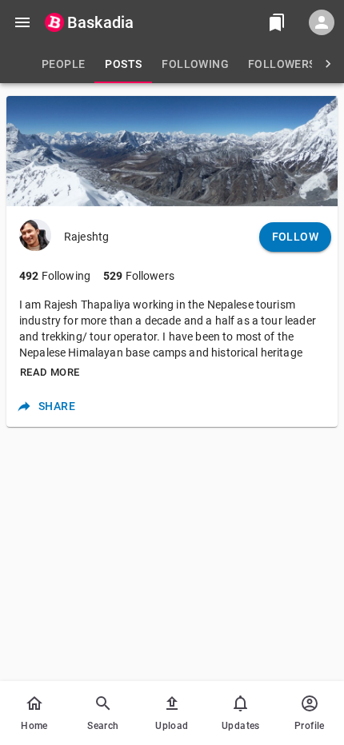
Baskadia (100, 22)
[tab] (63, 64)
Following (54, 275)
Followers (138, 275)
